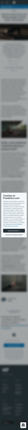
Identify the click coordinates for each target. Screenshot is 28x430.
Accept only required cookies (14, 234)
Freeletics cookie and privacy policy (12, 225)
